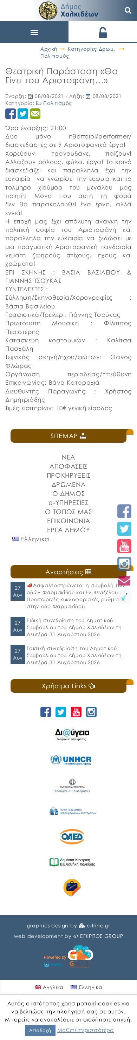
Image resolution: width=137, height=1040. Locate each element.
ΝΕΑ (68, 457)
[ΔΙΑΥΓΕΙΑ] (72, 734)
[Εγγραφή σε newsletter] (124, 580)
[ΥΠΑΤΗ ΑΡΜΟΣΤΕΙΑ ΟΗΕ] (72, 760)
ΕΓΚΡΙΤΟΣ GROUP (101, 936)
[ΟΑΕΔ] (72, 836)
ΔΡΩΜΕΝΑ (69, 484)
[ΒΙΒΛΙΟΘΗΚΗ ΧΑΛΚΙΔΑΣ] (72, 862)
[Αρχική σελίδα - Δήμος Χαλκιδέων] (68, 10)
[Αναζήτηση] (128, 10)
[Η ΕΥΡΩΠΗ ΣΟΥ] (72, 887)
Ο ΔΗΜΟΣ (68, 493)
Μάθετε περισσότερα (85, 1030)
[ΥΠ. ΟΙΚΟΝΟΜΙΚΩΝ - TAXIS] (72, 811)
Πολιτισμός (54, 56)
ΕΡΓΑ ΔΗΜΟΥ (68, 530)
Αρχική (49, 49)
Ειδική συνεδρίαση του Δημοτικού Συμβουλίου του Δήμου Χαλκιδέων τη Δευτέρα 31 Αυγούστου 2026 (74, 627)
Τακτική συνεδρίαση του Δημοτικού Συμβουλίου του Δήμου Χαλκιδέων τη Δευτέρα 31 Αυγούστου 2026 (74, 655)
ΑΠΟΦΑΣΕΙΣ (68, 466)
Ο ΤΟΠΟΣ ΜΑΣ (68, 511)
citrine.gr (98, 925)
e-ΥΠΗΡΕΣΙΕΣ (68, 502)
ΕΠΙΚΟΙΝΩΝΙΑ (68, 521)
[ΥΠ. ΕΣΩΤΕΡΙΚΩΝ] (72, 785)
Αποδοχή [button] (40, 1030)
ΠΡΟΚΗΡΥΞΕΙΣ (69, 475)
